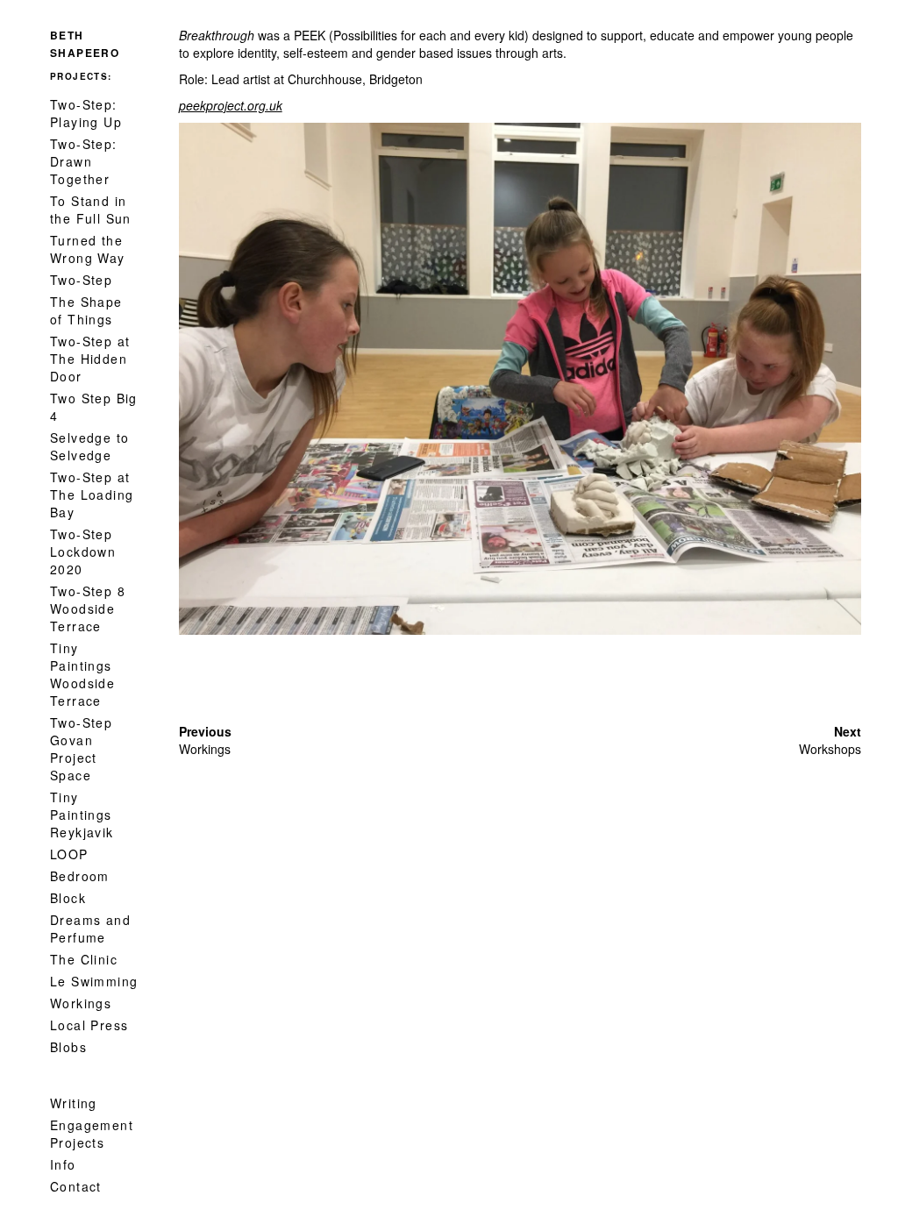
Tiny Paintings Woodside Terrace (82, 674)
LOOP (69, 854)
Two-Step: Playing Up (86, 113)
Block (68, 898)
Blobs (68, 1047)
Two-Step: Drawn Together (84, 161)
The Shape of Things (86, 310)
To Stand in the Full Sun (91, 209)
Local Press (89, 1025)
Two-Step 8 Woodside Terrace (87, 608)
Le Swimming (94, 981)
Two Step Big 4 (94, 406)
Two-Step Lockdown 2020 (83, 551)
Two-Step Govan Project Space (81, 749)
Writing (73, 1103)
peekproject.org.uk (230, 105)
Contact (76, 1186)
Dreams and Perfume (90, 928)
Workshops (830, 749)
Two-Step (81, 279)
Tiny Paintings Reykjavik (82, 814)
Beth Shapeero (84, 43)
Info (63, 1164)
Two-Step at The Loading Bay (91, 494)
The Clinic (84, 959)
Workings (80, 1003)
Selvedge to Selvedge (89, 446)
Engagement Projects (91, 1133)
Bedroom (80, 876)
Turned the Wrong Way (87, 249)
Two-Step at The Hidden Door (90, 358)
